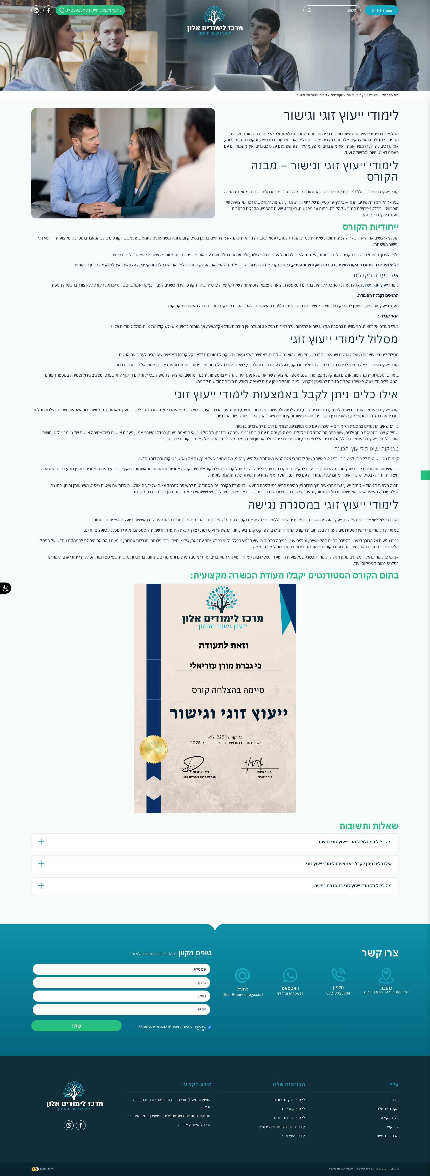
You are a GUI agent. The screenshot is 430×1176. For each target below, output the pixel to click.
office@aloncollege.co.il (242, 995)
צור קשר (392, 1126)
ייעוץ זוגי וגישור (376, 285)
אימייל (242, 989)
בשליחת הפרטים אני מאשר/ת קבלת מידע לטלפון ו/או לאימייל (172, 1028)
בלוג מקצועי (389, 1118)
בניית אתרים (47, 1169)
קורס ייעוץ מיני (293, 1135)
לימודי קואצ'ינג (293, 1109)
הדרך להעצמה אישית (195, 1125)
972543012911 (290, 994)
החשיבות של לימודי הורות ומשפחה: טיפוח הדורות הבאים (172, 1103)
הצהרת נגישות (387, 1135)
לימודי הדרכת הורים (289, 1118)
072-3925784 (338, 993)
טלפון (338, 987)
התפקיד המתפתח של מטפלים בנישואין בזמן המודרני (170, 1116)
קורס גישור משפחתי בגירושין (282, 1126)
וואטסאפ (290, 988)
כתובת (386, 988)
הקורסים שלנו (387, 1109)
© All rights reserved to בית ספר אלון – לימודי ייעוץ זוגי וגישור (364, 1169)
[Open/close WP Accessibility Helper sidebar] (5, 588)
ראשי (394, 1100)
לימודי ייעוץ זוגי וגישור (288, 1100)
